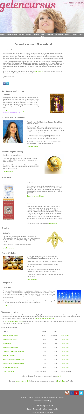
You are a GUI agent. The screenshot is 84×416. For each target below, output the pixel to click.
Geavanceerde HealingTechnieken (13, 363)
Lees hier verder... (33, 147)
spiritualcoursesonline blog (42, 401)
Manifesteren (7, 343)
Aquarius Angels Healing (10, 335)
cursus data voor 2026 (23, 381)
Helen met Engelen (9, 355)
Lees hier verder (8, 306)
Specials (21, 34)
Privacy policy (37, 409)
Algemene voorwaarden (50, 409)
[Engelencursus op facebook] (4, 84)
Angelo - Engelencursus (40, 412)
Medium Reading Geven (10, 367)
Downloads (50, 34)
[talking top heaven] (8, 199)
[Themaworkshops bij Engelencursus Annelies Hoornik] (13, 269)
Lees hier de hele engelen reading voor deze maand (19, 111)
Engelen (2, 34)
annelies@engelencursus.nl (44, 406)
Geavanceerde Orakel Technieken (13, 359)
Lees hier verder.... (33, 279)
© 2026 (50, 412)
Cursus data (65, 335)
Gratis (81, 34)
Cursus (28, 34)
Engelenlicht (61, 381)
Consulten (36, 34)
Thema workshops (8, 371)
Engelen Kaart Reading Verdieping (13, 351)
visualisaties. (53, 223)
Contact (74, 34)
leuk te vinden (38, 71)
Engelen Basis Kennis (10, 339)
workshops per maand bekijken (44, 318)
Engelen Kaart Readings (10, 347)
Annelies (67, 34)
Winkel (43, 34)
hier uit (59, 376)
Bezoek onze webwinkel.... (36, 196)
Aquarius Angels (12, 34)
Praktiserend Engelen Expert (14, 321)
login (42, 36)
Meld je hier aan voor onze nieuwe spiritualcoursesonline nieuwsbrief (42, 397)
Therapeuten (59, 34)
